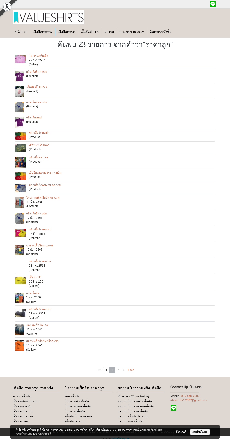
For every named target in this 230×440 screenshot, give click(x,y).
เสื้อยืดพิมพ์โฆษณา (26, 401)
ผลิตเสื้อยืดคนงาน (40, 261)
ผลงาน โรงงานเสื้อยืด (133, 411)
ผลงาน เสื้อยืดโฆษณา (133, 416)
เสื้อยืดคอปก (66, 32)
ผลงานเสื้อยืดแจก (37, 325)
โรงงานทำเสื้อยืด (77, 401)
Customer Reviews (131, 32)
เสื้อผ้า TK (35, 277)
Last (131, 370)
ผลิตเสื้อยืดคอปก (36, 71)
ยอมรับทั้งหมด (200, 432)
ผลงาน (109, 32)
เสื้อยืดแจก (20, 421)
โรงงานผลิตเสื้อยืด (78, 406)
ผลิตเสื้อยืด (32, 293)
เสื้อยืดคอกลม (42, 32)
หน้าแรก (21, 32)
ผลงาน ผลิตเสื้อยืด (130, 421)
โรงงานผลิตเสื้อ (38, 56)
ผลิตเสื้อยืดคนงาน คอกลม (45, 185)
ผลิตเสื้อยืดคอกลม (40, 229)
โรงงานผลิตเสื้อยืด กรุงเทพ (43, 197)
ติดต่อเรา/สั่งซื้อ (160, 32)
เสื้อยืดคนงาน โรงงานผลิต (45, 172)
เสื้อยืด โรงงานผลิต (78, 416)
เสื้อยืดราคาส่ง (23, 416)
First (99, 370)
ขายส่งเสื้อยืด (22, 396)
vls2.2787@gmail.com (193, 400)
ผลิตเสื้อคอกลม (38, 157)
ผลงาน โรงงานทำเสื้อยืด (135, 401)
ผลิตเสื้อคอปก (34, 117)
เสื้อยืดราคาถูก (23, 411)
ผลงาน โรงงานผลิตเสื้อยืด (136, 406)
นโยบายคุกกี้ (44, 433)
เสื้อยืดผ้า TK (90, 32)
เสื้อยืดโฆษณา (75, 421)
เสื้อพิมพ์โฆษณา (36, 87)
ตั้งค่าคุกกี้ (181, 432)
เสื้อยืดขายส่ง (22, 406)
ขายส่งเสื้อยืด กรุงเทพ (39, 245)
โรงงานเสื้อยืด (75, 411)
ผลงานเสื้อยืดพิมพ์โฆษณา (42, 341)
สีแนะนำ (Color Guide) (133, 396)
